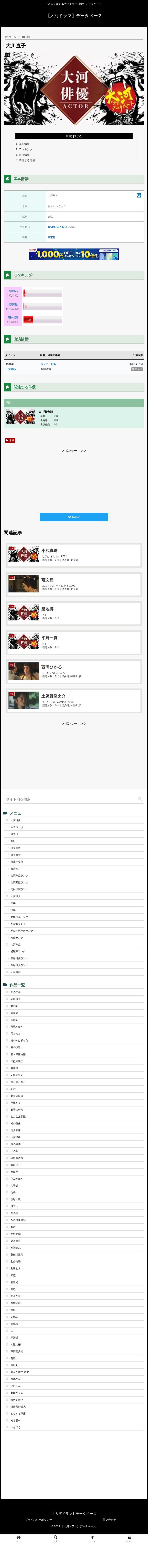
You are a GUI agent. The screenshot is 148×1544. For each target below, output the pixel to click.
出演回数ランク (19, 882)
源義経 (14, 1012)
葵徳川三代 (17, 1254)
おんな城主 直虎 (20, 1372)
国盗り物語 (17, 1061)
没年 (13, 910)
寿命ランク (17, 937)
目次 (69, 136)
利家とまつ (17, 1268)
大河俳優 (16, 820)
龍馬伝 (14, 1323)
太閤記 (14, 1005)
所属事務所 (17, 861)
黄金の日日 (17, 1095)
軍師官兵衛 (17, 1351)
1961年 (52, 226)
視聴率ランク (18, 951)
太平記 (14, 1185)
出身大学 (16, 854)
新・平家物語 (18, 1054)
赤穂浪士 (16, 999)
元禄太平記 (17, 1075)
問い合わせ (109, 1519)
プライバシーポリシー (38, 1519)
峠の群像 (16, 1123)
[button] (136, 796)
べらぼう (16, 1427)
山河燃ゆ (11, 369)
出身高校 (16, 847)
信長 (13, 1192)
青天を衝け (17, 1399)
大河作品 (16, 944)
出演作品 (13, 291)
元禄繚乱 (16, 1247)
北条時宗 (16, 1261)
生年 (13, 903)
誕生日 (14, 834)
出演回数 (13, 304)
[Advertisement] (74, 480)
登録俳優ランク (19, 958)
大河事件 (16, 972)
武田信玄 (16, 1164)
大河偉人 (16, 896)
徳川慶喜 (16, 1240)
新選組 (14, 1282)
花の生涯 (16, 992)
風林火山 (16, 1303)
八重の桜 (16, 1344)
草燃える (16, 1102)
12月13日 (61, 226)
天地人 (14, 1316)
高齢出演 (13, 317)
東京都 (51, 237)
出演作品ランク (19, 875)
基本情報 (24, 143)
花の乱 (14, 1213)
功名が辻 (16, 1296)
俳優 (11, 440)
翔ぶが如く (17, 1178)
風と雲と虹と (18, 1082)
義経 (13, 1289)
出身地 (14, 868)
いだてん (16, 1385)
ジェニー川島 (48, 364)
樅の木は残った (19, 1040)
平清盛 (14, 1337)
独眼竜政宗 (17, 1158)
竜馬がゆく (17, 1026)
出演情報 (24, 154)
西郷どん (16, 1379)
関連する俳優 (27, 160)
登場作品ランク (19, 917)
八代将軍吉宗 (18, 1220)
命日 (13, 841)
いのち (14, 1151)
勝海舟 (14, 1068)
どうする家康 (18, 1413)
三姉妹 (14, 1019)
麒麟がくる (17, 1392)
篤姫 (13, 1310)
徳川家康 (16, 1130)
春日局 (14, 1171)
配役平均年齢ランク (22, 930)
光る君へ (16, 1420)
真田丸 (14, 1365)
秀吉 (13, 1227)
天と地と (16, 1033)
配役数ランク (18, 923)
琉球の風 (16, 1199)
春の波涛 (16, 1144)
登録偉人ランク (19, 965)
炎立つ (14, 1206)
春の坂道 (16, 1047)
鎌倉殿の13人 (18, 1406)
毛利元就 (16, 1233)
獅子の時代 (17, 1109)
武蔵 (13, 1275)
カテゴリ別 (17, 827)
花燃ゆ (14, 1358)
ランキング (25, 149)
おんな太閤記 (18, 1116)
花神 (13, 1088)
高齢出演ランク (19, 889)
